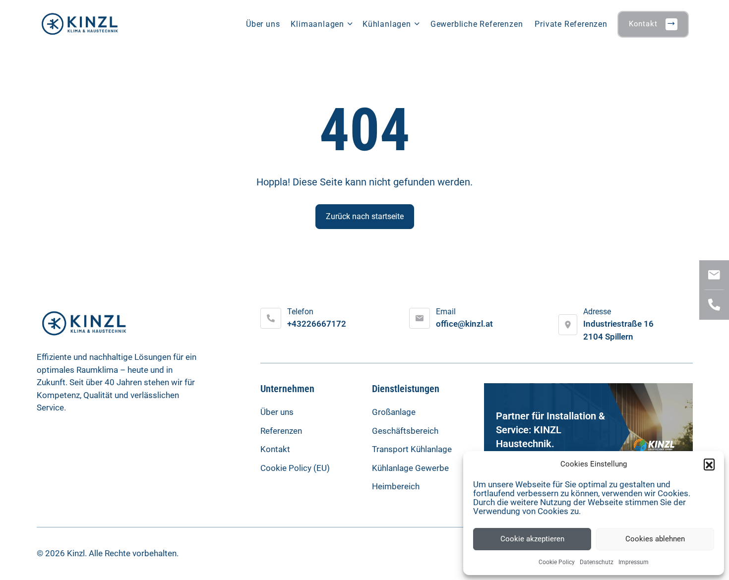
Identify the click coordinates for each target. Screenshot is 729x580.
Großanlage (394, 412)
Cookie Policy (557, 562)
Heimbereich (396, 486)
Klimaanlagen (317, 24)
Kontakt (643, 23)
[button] (709, 464)
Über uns (263, 24)
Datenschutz (596, 562)
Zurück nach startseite (365, 216)
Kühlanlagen (387, 24)
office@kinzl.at (464, 324)
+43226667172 (316, 324)
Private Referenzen (571, 24)
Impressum (633, 562)
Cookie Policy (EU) (295, 468)
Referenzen (281, 431)
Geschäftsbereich (405, 431)
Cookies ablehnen (655, 538)
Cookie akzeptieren (532, 538)
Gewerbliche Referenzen (476, 24)
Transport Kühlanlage (412, 449)
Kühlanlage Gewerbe (410, 468)
